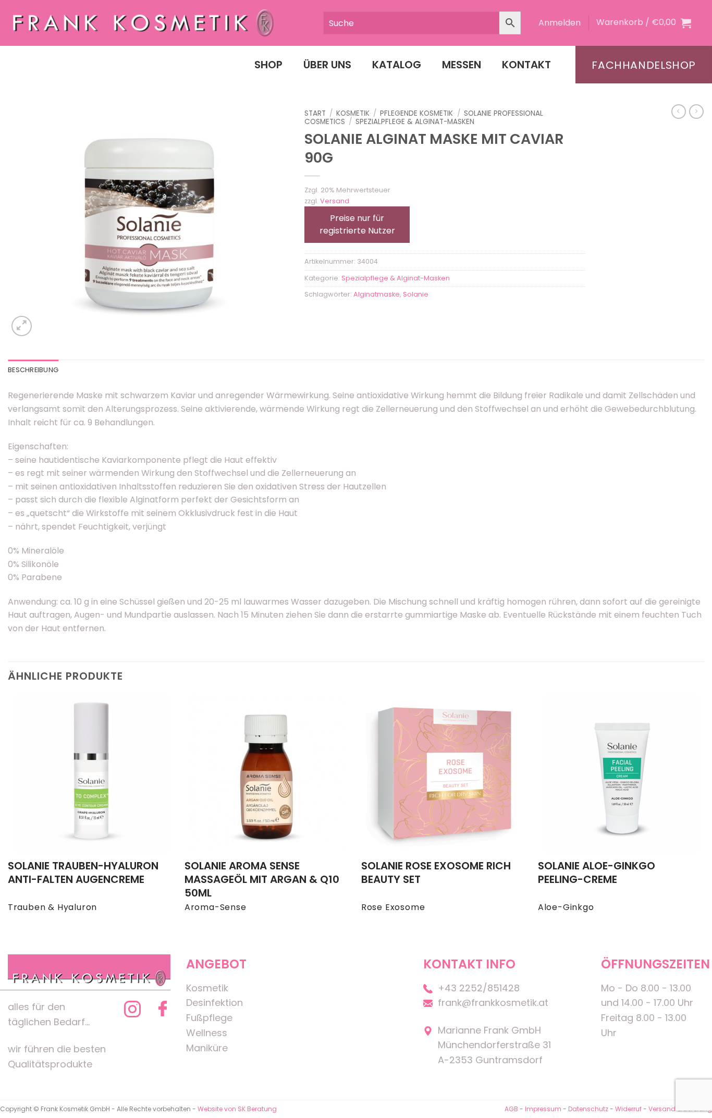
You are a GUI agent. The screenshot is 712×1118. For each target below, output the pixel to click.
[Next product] (678, 111)
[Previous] (8, 813)
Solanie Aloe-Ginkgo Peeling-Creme (596, 872)
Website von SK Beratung (237, 1108)
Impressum (544, 1108)
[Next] (703, 813)
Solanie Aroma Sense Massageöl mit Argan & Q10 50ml (262, 879)
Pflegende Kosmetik (416, 113)
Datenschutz (588, 1108)
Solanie (415, 294)
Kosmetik (353, 113)
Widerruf (628, 1108)
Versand (334, 200)
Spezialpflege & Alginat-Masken (414, 122)
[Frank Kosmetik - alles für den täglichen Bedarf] (143, 22)
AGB (511, 1108)
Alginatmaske (376, 294)
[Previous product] (696, 111)
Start (315, 113)
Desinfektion (214, 1002)
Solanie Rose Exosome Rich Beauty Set (436, 872)
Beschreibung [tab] (33, 369)
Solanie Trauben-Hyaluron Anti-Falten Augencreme (83, 872)
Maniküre (207, 1047)
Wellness (206, 1032)
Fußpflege (209, 1017)
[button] (559, 23)
